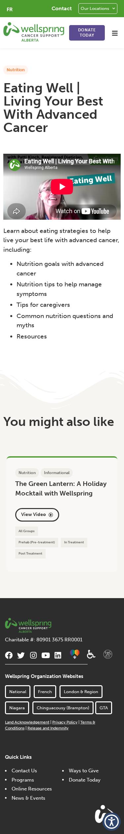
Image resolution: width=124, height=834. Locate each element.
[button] (115, 33)
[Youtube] (45, 655)
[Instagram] (33, 655)
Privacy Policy (64, 722)
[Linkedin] (58, 655)
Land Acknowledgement (27, 722)
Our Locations (95, 8)
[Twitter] (21, 655)
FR (10, 9)
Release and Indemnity (47, 728)
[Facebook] (9, 655)
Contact (62, 8)
